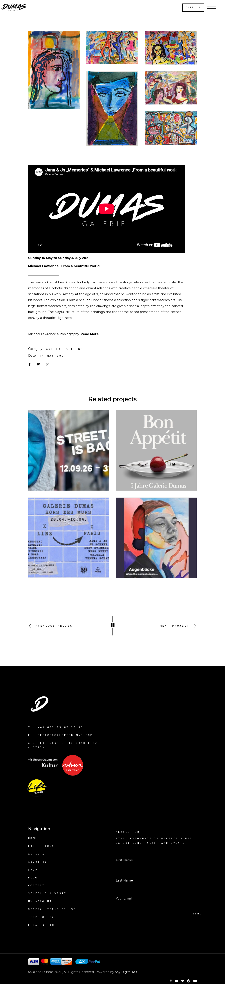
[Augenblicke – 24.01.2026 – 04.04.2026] (156, 538)
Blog (33, 877)
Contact (36, 885)
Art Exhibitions (64, 349)
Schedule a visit (47, 893)
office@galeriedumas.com (65, 735)
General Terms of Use (52, 909)
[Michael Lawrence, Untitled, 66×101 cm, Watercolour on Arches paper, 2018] (171, 87)
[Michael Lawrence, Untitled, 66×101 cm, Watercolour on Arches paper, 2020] (171, 128)
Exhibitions (41, 845)
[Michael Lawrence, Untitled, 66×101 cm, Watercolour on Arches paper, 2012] (112, 47)
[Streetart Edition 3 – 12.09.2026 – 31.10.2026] (68, 450)
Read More (90, 334)
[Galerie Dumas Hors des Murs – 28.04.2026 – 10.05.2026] (68, 538)
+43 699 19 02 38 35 (60, 727)
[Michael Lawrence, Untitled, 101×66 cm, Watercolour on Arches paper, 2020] (54, 70)
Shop (33, 869)
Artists (36, 853)
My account (40, 901)
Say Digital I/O (126, 972)
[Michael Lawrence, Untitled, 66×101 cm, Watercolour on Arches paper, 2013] (171, 48)
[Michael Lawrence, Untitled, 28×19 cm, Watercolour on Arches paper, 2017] (112, 108)
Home (33, 837)
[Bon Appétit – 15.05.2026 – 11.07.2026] (156, 450)
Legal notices (43, 924)
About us (37, 861)
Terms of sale (43, 917)
